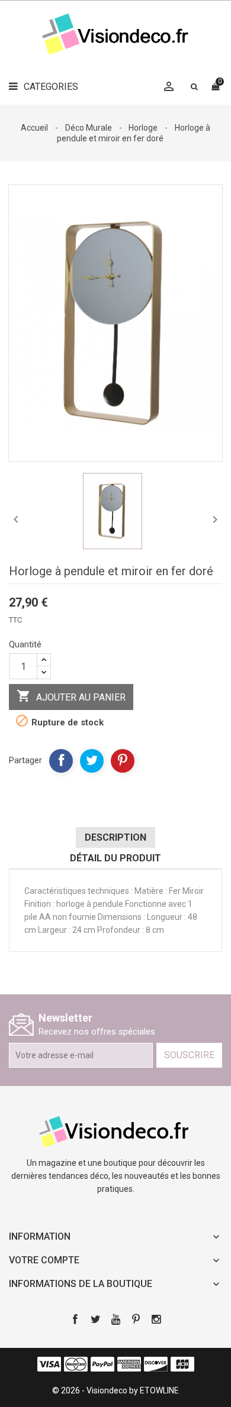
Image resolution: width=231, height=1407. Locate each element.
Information (39, 1236)
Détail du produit (115, 858)
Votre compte (44, 1260)
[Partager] (61, 761)
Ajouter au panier (71, 696)
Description (115, 837)
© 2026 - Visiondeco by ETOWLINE (115, 1390)
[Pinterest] (122, 761)
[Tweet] (92, 761)
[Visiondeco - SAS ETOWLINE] (115, 1131)
